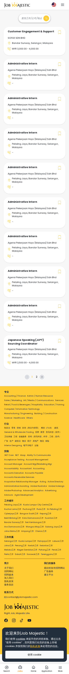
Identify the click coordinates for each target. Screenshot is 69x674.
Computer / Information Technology (22, 409)
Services (59, 400)
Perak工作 (56, 549)
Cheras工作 (41, 531)
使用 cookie (34, 654)
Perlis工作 (8, 554)
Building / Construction (45, 413)
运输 (36, 445)
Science (8, 417)
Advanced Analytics (33, 490)
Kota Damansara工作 (33, 518)
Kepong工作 (45, 513)
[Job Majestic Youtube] (29, 620)
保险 (47, 441)
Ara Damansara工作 (14, 526)
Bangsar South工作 (29, 513)
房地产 (36, 441)
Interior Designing (13, 445)
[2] (36, 377)
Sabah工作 (20, 554)
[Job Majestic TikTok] (21, 620)
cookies (20, 639)
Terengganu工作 (49, 554)
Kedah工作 (33, 545)
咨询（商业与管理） (31, 427)
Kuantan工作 (51, 518)
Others (29, 417)
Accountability (11, 468)
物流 (42, 441)
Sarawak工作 (33, 554)
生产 (11, 441)
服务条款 (8, 584)
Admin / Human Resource (40, 395)
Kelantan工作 (46, 545)
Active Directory (55, 481)
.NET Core (8, 455)
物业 (24, 441)
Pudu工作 (41, 509)
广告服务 (48, 571)
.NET (17, 455)
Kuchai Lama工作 (12, 509)
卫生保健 (8, 436)
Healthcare (19, 417)
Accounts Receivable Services (19, 477)
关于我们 (8, 567)
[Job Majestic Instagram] (14, 620)
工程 (15, 436)
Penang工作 (21, 545)
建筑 (56, 427)
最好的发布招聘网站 (54, 567)
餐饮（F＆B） (47, 427)
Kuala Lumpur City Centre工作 (37, 504)
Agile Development (24, 494)
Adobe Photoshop (13, 490)
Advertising (50, 490)
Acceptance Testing (14, 459)
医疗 (29, 441)
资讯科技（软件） (53, 432)
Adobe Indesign (56, 486)
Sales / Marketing (13, 400)
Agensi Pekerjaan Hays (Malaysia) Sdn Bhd (32, 70)
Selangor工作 (10, 541)
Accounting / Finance (15, 395)
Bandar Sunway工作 (14, 522)
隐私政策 (8, 581)
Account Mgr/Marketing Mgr (38, 464)
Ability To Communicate (39, 455)
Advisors (8, 494)
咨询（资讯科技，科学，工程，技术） (44, 436)
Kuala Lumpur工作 (27, 541)
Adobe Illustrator (38, 486)
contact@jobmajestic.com (22, 597)
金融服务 (23, 436)
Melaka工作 (10, 549)
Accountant (26, 468)
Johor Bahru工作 (12, 531)
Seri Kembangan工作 (35, 522)
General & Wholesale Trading (19, 432)
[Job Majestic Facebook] (6, 620)
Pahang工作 (44, 549)
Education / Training (54, 404)
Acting (43, 481)
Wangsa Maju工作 (35, 526)
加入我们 (8, 577)
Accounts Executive (14, 472)
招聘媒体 (8, 574)
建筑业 (18, 441)
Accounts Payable (34, 472)
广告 (6, 441)
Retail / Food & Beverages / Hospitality (23, 404)
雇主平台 (48, 574)
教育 (42, 432)
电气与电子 (28, 445)
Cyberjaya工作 (11, 513)
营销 (19, 427)
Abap (22, 455)
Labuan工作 (58, 541)
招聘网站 (8, 571)
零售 (13, 427)
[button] (62, 5)
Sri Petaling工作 (54, 509)
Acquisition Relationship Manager (21, 481)
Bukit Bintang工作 (12, 518)
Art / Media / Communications (38, 400)
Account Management (37, 459)
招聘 (37, 432)
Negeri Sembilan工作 (27, 549)
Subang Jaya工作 (53, 526)
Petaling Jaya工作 (13, 504)
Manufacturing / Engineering (18, 413)
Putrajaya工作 (44, 541)
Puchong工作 (29, 509)
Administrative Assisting (16, 486)
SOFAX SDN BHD (16, 37)
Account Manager (13, 464)
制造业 (7, 427)
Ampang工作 (27, 531)
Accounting (39, 468)
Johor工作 (9, 545)
